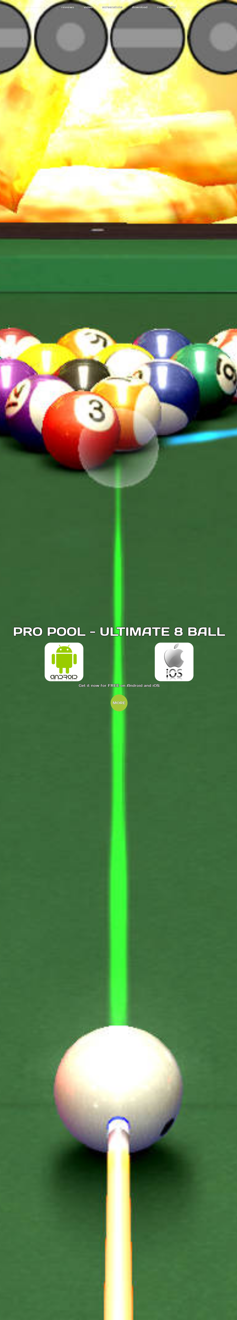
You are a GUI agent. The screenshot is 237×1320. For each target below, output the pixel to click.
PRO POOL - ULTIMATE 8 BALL (119, 631)
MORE (119, 703)
